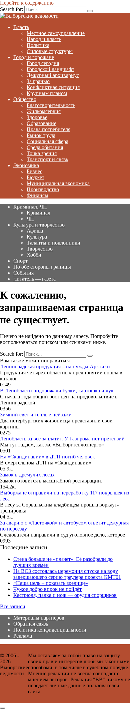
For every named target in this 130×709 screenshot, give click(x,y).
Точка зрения (42, 153)
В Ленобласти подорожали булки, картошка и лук (57, 390)
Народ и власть (44, 39)
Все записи (12, 606)
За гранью (38, 81)
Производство (43, 189)
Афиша (35, 231)
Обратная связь (30, 624)
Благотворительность (51, 105)
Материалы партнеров (38, 618)
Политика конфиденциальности (49, 630)
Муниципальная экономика (58, 183)
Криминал (38, 213)
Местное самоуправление (56, 33)
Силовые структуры (50, 51)
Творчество (40, 249)
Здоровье (37, 117)
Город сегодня (43, 63)
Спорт (20, 261)
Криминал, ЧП (30, 207)
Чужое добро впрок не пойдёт (47, 589)
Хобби (34, 255)
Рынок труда (41, 135)
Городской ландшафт (50, 69)
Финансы (37, 195)
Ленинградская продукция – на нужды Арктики (55, 366)
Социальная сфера (47, 141)
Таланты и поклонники (53, 243)
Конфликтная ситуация (53, 87)
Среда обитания (45, 147)
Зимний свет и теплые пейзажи (36, 414)
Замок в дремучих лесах (27, 474)
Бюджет (35, 177)
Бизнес (34, 171)
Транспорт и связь (47, 159)
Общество (24, 99)
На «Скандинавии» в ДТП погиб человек (47, 456)
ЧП (30, 219)
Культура (37, 237)
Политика (38, 45)
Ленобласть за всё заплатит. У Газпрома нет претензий (62, 438)
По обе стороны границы (42, 267)
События (23, 273)
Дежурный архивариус (53, 75)
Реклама (22, 636)
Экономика (26, 165)
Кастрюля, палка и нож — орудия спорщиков (65, 595)
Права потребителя (48, 129)
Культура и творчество (39, 225)
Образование (41, 123)
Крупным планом (47, 93)
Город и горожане (33, 57)
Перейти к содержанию (27, 3)
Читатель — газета (34, 279)
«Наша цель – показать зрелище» (50, 583)
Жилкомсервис (44, 111)
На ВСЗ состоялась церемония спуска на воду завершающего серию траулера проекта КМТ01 (67, 574)
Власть (21, 27)
